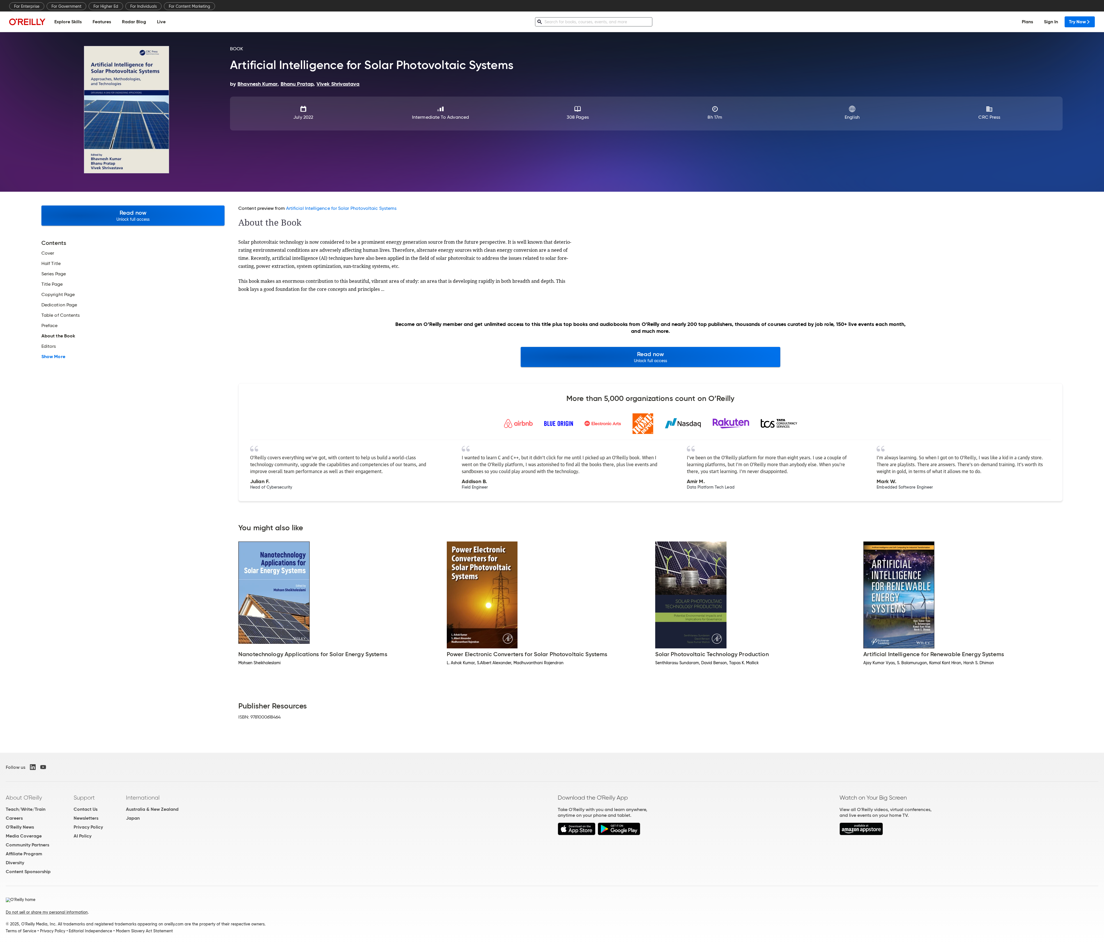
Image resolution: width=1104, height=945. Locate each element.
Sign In (1051, 22)
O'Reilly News (20, 827)
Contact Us (85, 809)
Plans (1027, 22)
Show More (53, 356)
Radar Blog (134, 22)
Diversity (15, 863)
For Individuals (143, 6)
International (143, 797)
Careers (14, 818)
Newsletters (86, 818)
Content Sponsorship (28, 872)
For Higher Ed (105, 6)
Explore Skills (68, 22)
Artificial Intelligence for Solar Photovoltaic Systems (341, 208)
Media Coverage (24, 836)
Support (84, 797)
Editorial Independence (90, 931)
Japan (133, 818)
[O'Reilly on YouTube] (43, 767)
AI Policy (82, 836)
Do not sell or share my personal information (47, 912)
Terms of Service (21, 931)
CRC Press (989, 117)
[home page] (27, 21)
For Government (66, 6)
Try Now (1077, 22)
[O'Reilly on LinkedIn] (33, 767)
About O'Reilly (24, 797)
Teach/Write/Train (25, 809)
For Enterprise (26, 6)
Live (161, 22)
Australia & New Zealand (152, 809)
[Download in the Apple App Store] (576, 834)
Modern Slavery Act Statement (144, 931)
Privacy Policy (88, 827)
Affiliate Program (24, 854)
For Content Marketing (189, 6)
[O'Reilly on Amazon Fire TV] (861, 834)
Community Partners (27, 845)
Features (102, 22)
